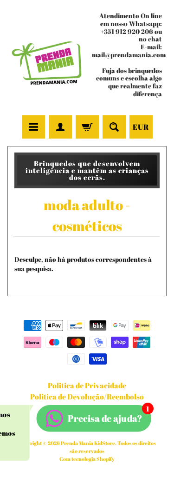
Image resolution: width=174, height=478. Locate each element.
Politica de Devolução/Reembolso (87, 397)
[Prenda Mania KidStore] (47, 59)
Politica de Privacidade (87, 385)
